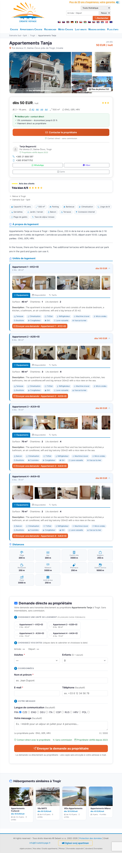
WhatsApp (39, 165)
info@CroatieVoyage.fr (39, 843)
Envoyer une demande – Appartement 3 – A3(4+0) (41, 466)
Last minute (81, 29)
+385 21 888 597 (24, 156)
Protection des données (90, 838)
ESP (59, 712)
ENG (34, 712)
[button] (61, 186)
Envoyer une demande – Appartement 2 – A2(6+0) (41, 396)
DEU (43, 712)
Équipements (22, 295)
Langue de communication (34, 707)
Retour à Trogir (19, 196)
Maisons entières (96, 29)
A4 (41, 109)
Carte (62, 172)
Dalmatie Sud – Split (18, 35)
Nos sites (37, 848)
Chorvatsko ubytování (75, 848)
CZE (25, 712)
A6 (37, 109)
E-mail (18, 687)
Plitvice (62, 848)
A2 (33, 109)
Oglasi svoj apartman (77, 843)
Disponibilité (40, 295)
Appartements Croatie (31, 29)
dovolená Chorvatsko (94, 848)
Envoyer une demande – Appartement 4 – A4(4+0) (41, 536)
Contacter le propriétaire (63, 132)
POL (84, 712)
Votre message (28, 718)
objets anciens (26, 848)
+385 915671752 (24, 160)
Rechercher (102, 18)
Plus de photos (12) (100, 89)
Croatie (14, 29)
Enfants (72, 654)
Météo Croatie (65, 29)
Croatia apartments (49, 848)
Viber (87, 165)
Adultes (19, 654)
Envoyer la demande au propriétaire (63, 748)
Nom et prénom (24, 674)
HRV (76, 712)
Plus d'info (112, 29)
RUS (67, 712)
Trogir (32, 35)
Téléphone (73, 687)
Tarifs (54, 295)
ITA (51, 712)
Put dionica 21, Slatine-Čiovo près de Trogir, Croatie (37, 48)
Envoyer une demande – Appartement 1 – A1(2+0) (41, 326)
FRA (16, 712)
